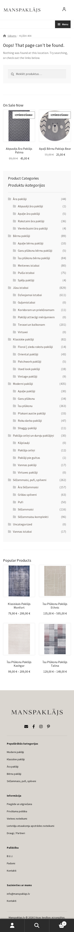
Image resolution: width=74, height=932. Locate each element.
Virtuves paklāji (28, 472)
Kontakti (11, 870)
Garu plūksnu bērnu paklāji (35, 250)
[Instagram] (41, 726)
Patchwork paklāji (29, 361)
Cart (57, 922)
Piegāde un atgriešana (19, 804)
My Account (12, 925)
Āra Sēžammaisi (28, 487)
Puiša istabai (26, 273)
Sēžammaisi (25, 509)
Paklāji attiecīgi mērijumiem (36, 317)
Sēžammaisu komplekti (33, 517)
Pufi (20, 502)
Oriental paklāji (28, 354)
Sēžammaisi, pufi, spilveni (29, 480)
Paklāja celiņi (26, 450)
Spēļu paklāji (26, 280)
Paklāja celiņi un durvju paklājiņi (33, 435)
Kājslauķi (24, 443)
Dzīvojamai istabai (30, 295)
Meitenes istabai (28, 265)
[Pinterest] (48, 726)
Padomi (11, 863)
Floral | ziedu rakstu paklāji (35, 347)
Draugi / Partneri (16, 833)
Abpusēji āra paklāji (30, 206)
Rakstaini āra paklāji (31, 221)
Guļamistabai (26, 302)
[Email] (26, 726)
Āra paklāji (20, 199)
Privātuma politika (17, 811)
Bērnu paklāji (21, 236)
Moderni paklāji (23, 384)
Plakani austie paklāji (32, 413)
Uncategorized (22, 524)
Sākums (12, 35)
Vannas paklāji (27, 465)
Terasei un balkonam (31, 324)
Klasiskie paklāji (23, 339)
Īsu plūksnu (25, 406)
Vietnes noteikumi (17, 818)
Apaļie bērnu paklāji (30, 243)
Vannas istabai (22, 531)
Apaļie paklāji (26, 391)
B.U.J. (10, 856)
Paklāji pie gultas (29, 458)
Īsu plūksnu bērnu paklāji (34, 258)
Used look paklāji (29, 369)
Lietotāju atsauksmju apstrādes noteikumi (30, 826)
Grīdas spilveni (27, 495)
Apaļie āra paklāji (29, 214)
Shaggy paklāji (27, 428)
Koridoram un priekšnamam (36, 310)
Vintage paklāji (27, 376)
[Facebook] (33, 726)
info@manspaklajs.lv (18, 893)
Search (37, 925)
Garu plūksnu (26, 398)
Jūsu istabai (20, 288)
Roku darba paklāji (30, 420)
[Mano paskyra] (64, 10)
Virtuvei (23, 332)
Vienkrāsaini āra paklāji (33, 228)
